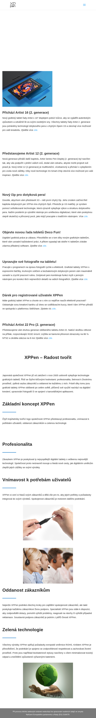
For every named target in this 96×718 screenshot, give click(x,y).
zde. (36, 130)
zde (54, 308)
